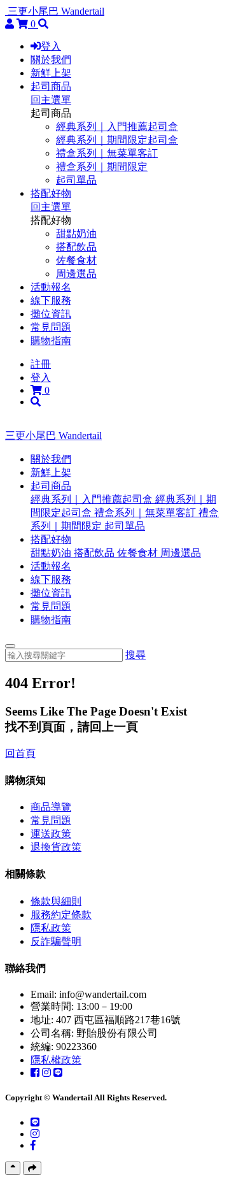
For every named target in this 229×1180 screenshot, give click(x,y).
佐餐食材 (76, 260)
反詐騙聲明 (56, 941)
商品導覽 (51, 807)
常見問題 (51, 327)
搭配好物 (51, 193)
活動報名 (51, 287)
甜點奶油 (76, 233)
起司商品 (51, 86)
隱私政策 (51, 928)
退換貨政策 (56, 847)
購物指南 (51, 340)
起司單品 (76, 180)
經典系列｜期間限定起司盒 (117, 139)
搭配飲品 (76, 246)
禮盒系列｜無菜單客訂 (107, 153)
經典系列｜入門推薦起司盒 (117, 126)
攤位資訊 (51, 313)
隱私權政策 (56, 1059)
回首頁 (20, 753)
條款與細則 (56, 901)
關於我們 (51, 59)
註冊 (41, 364)
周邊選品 (76, 273)
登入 (51, 46)
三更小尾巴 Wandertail (56, 11)
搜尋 (135, 654)
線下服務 (51, 300)
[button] (51, 485)
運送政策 (51, 833)
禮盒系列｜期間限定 (102, 166)
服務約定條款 (61, 914)
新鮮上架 (51, 73)
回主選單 (51, 99)
